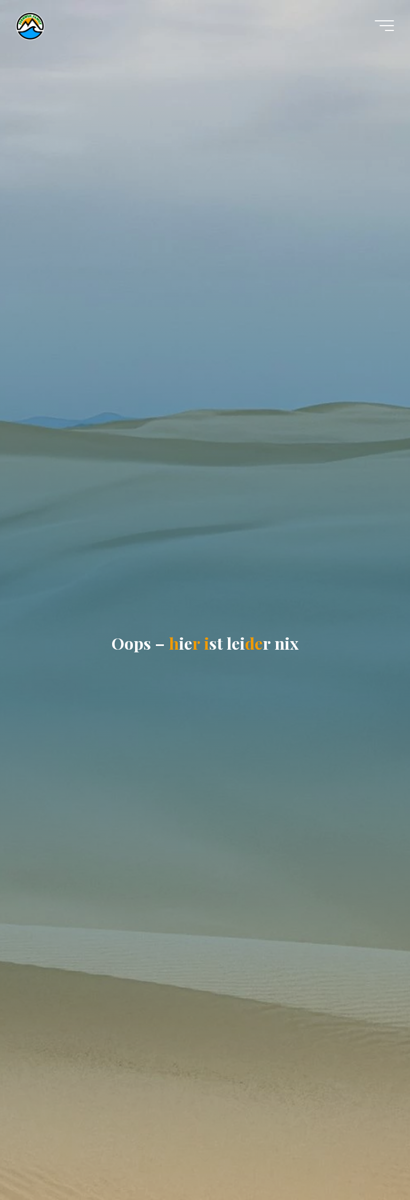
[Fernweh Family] (30, 25)
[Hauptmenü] (384, 25)
